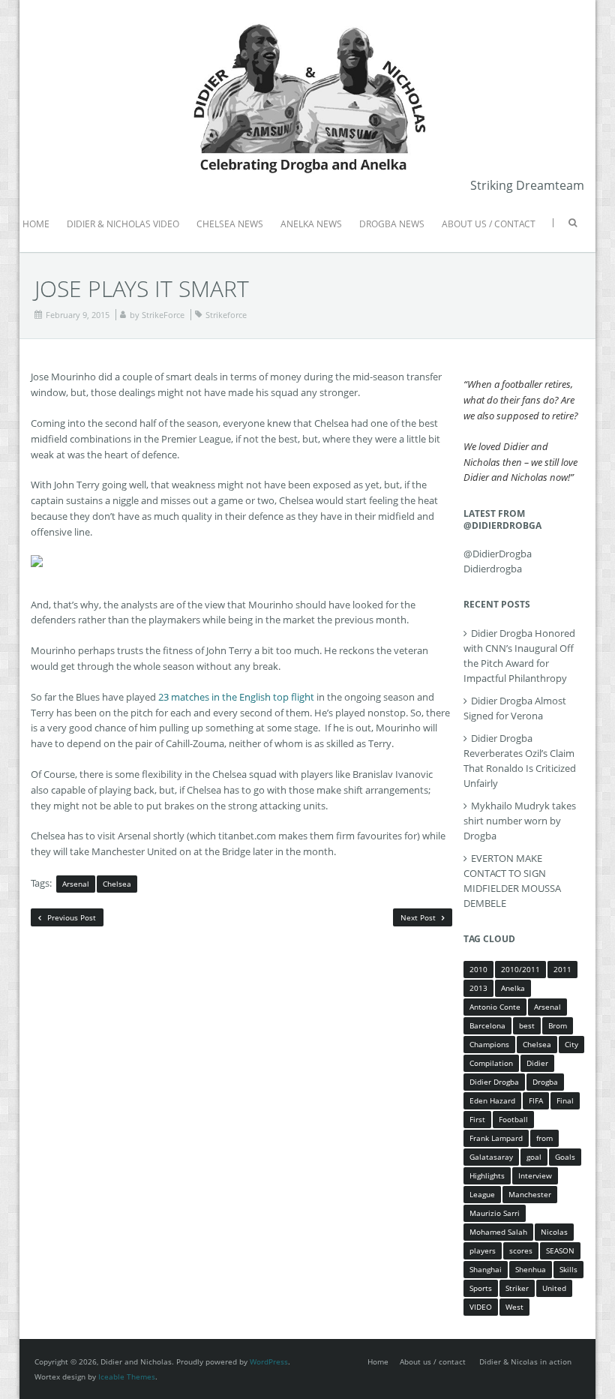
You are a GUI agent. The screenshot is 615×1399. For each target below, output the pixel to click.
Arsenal (75, 883)
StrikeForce (163, 314)
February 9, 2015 (78, 314)
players (483, 1250)
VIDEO (481, 1306)
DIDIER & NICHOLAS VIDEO (123, 224)
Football (513, 1119)
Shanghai (486, 1269)
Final (565, 1100)
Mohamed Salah (498, 1231)
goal (534, 1156)
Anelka (513, 988)
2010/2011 (520, 969)
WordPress (269, 1361)
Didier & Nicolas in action (525, 1361)
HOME (36, 224)
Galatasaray (491, 1156)
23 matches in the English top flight (236, 697)
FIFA (536, 1100)
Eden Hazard (492, 1100)
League (482, 1194)
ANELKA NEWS (311, 224)
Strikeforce (226, 314)
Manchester (529, 1194)
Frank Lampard (496, 1138)
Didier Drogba (494, 1081)
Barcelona (488, 1025)
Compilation (491, 1063)
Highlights (487, 1175)
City (571, 1044)
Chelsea (117, 883)
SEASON (560, 1250)
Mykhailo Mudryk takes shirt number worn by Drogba (520, 820)
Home (378, 1361)
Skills (569, 1269)
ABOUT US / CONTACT (489, 224)
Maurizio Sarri (495, 1213)
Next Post (419, 917)
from (544, 1138)
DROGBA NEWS (391, 224)
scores (520, 1250)
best (527, 1025)
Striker (517, 1288)
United (554, 1288)
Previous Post (70, 917)
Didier (537, 1063)
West (515, 1306)
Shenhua (530, 1269)
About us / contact (433, 1361)
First (477, 1119)
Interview (535, 1175)
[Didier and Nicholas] (307, 22)
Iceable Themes (126, 1376)
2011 (563, 969)
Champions (489, 1044)
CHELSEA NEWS (229, 224)
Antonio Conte (495, 1006)
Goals (565, 1156)
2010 (479, 969)
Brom (557, 1025)
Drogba (545, 1081)
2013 (479, 988)
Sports (481, 1288)
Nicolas (554, 1231)
